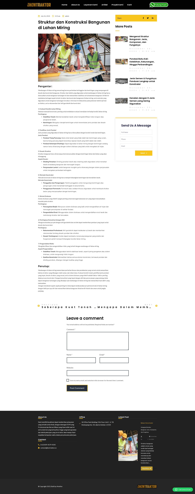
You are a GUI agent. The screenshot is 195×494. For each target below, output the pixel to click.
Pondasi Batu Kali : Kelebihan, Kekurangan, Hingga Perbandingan (142, 61)
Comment (71, 329)
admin (144, 439)
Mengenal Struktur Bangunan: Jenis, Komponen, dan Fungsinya (139, 40)
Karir (129, 4)
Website (70, 368)
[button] (183, 490)
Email (102, 355)
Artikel (105, 4)
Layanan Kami (91, 4)
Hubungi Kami (161, 5)
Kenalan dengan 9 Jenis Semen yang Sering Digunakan (142, 101)
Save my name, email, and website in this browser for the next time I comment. (97, 380)
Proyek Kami (117, 4)
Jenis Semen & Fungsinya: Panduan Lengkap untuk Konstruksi (143, 81)
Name (69, 355)
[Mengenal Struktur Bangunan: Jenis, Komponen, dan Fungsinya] (128, 445)
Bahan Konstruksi (147, 423)
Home (64, 4)
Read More (145, 468)
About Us (75, 4)
